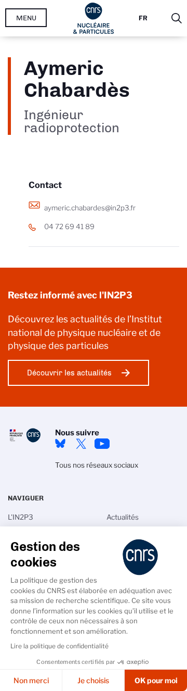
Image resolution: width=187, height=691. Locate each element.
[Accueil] (93, 18)
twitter (81, 443)
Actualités (122, 517)
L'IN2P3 (20, 517)
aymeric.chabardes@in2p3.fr (90, 208)
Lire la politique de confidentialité (59, 646)
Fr (143, 18)
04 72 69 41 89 (69, 226)
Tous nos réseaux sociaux (96, 465)
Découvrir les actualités (69, 373)
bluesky (60, 443)
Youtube (102, 443)
